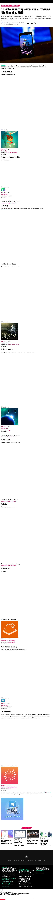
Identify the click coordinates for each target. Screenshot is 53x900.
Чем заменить (5, 886)
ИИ (44, 860)
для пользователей (24, 794)
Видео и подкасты (22, 860)
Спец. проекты (11, 878)
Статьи (15, 860)
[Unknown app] (3, 191)
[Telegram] (31, 23)
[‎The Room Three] (9, 339)
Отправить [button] (2, 899)
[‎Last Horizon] (9, 425)
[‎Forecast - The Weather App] (9, 637)
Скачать (3, 149)
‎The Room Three (5, 343)
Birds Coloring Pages (7, 884)
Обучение (40, 860)
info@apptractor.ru (47, 792)
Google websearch (11, 437)
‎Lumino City (4, 151)
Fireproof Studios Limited (13, 344)
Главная (10, 860)
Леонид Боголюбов (13, 24)
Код (35, 860)
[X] (35, 23)
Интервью (30, 860)
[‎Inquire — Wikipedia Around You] (9, 783)
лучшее (42, 794)
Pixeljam (9, 430)
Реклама (4, 878)
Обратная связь (40, 872)
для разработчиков (34, 794)
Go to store (4, 437)
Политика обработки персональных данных (24, 870)
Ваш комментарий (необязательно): (10, 894)
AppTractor (4, 867)
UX (12, 794)
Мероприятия (5, 879)
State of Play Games (12, 152)
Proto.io (3, 65)
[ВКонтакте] (28, 23)
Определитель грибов (7, 881)
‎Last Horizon (4, 428)
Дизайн (16, 794)
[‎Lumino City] (9, 147)
